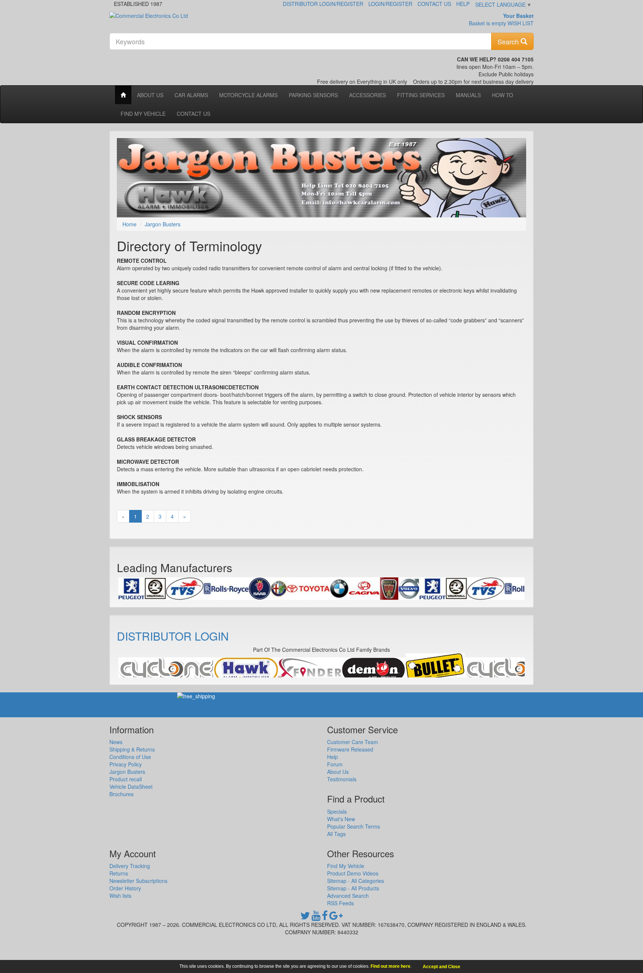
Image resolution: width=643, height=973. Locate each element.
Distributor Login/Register (323, 3)
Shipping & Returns (132, 749)
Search (509, 41)
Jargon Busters (162, 224)
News (115, 742)
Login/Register (390, 3)
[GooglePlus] (336, 917)
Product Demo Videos (352, 873)
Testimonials (341, 779)
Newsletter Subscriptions (138, 880)
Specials (337, 811)
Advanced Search (348, 895)
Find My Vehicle (143, 113)
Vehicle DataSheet (131, 786)
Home (129, 224)
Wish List (521, 23)
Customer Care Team (352, 742)
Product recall (125, 779)
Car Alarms (191, 95)
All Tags (336, 834)
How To (502, 95)
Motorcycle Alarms (248, 95)
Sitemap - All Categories (355, 880)
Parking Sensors (313, 95)
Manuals (468, 95)
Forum (335, 764)
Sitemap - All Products (353, 888)
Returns (118, 873)
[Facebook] (325, 917)
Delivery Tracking (129, 866)
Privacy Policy (125, 764)
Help (463, 3)
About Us (150, 95)
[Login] (166, 669)
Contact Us (434, 3)
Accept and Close (441, 966)
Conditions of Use (130, 756)
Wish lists (120, 895)
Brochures (121, 794)
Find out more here (390, 966)
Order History (125, 888)
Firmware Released (350, 749)
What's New (341, 819)
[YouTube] (315, 917)
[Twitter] (305, 917)
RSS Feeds (340, 903)
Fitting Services (421, 95)
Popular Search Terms (353, 826)
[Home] (123, 95)
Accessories (367, 95)
